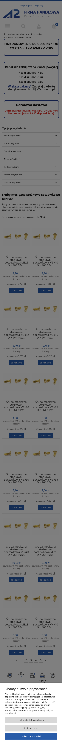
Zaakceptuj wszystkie (31, 736)
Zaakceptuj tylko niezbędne (31, 720)
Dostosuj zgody (31, 728)
